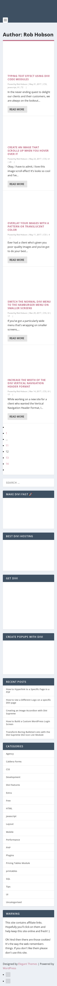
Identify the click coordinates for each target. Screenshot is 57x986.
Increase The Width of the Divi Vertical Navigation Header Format (27, 383)
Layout (10, 823)
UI (18, 87)
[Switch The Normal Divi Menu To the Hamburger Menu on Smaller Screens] (28, 283)
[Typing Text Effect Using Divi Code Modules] (28, 57)
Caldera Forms (14, 761)
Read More (17, 109)
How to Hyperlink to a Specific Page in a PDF (27, 691)
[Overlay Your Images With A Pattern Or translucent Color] (28, 206)
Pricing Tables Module (18, 863)
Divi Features (13, 784)
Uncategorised (14, 902)
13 (7, 457)
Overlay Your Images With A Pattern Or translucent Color (28, 226)
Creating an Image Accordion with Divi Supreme (26, 712)
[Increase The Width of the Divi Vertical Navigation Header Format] (28, 361)
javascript (12, 87)
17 (9, 316)
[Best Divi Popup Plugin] (27, 669)
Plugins (10, 855)
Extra (9, 792)
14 (7, 464)
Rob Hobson (22, 84)
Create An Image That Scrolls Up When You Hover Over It (28, 151)
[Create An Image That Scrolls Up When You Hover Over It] (28, 131)
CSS (45, 84)
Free (8, 800)
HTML (9, 808)
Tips (8, 886)
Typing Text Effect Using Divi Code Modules (29, 77)
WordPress (9, 968)
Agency (10, 753)
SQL (8, 878)
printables (11, 871)
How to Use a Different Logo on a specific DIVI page (28, 701)
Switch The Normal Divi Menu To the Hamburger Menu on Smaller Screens (29, 305)
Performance (13, 839)
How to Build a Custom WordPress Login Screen (28, 723)
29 (10, 162)
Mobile (9, 831)
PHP (8, 847)
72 (22, 87)
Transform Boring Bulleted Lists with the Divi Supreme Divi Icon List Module (28, 733)
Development (13, 777)
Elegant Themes (27, 964)
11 (7, 445)
